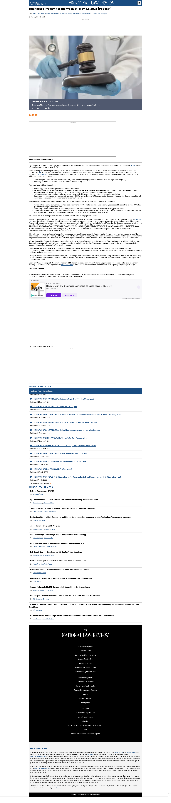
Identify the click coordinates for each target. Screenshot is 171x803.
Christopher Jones (48, 555)
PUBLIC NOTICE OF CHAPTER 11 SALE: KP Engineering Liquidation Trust (58, 461)
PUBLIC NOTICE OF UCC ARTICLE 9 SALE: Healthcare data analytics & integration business (65, 430)
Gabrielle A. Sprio (48, 619)
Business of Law (85, 663)
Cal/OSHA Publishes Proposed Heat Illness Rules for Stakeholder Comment (60, 570)
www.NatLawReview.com (38, 756)
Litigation (85, 721)
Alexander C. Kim (48, 503)
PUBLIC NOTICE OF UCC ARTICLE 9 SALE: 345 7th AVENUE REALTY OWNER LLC (60, 453)
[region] (85, 27)
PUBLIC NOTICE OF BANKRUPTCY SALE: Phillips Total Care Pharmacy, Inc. (58, 438)
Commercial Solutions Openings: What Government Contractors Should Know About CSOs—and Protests (72, 616)
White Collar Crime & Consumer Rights (85, 734)
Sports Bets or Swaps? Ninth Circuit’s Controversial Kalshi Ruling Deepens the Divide (64, 500)
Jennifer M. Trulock (46, 564)
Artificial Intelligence (85, 647)
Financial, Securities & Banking (85, 690)
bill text (133, 165)
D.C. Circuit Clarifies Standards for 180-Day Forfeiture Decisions (56, 552)
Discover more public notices (39, 483)
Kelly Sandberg (37, 610)
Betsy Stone (49, 590)
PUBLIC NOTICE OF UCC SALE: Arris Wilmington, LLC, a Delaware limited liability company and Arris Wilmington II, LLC (75, 477)
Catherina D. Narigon (50, 529)
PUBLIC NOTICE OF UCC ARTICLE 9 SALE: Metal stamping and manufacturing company (63, 422)
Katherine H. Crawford (39, 520)
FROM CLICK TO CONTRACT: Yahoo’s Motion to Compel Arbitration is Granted (61, 578)
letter (39, 172)
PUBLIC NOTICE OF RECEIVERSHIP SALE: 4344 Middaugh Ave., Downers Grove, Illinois (63, 446)
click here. (59, 788)
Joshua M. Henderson (39, 573)
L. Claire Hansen (37, 529)
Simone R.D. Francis (39, 546)
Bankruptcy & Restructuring (85, 655)
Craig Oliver (36, 564)
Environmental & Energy (85, 682)
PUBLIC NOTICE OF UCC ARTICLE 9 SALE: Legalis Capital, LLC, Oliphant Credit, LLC (62, 399)
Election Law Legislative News (88, 105)
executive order (67, 265)
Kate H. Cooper (37, 599)
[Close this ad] (169, 795)
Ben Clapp (46, 599)
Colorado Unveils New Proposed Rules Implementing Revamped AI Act (58, 543)
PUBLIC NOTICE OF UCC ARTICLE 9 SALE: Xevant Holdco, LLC (53, 407)
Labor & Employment (85, 717)
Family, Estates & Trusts (85, 686)
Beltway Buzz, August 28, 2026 (42, 491)
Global (85, 694)
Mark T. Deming (37, 555)
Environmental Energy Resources (64, 105)
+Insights (104, 13)
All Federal (35, 108)
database (90, 754)
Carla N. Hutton (48, 538)
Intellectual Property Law (85, 713)
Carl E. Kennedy (37, 503)
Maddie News (54, 13)
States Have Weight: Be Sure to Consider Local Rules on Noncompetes (58, 561)
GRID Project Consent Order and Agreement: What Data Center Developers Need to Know (65, 596)
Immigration (85, 703)
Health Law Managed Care (41, 105)
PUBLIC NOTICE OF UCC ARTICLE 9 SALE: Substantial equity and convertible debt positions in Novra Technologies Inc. (75, 414)
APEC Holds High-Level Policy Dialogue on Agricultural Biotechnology (58, 535)
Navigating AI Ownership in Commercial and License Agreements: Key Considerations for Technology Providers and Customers (80, 517)
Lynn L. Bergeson (38, 538)
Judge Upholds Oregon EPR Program (45, 526)
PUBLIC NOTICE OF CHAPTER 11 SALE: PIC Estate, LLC (51, 469)
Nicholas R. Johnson (39, 590)
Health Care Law (85, 698)
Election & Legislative (85, 677)
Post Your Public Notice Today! (41, 391)
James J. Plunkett (38, 494)
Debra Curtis (36, 13)
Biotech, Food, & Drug (85, 659)
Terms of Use (118, 752)
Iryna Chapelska (37, 581)
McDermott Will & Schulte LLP (91, 13)
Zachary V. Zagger (51, 546)
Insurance (85, 708)
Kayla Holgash (45, 13)
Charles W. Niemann (49, 512)
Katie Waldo (63, 13)
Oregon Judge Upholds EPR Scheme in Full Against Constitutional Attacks (60, 587)
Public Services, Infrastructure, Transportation (85, 725)
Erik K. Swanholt (37, 512)
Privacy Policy (130, 752)
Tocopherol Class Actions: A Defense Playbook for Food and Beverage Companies (63, 508)
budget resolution (40, 174)
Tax (85, 729)
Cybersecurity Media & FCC (85, 672)
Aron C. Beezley (37, 619)
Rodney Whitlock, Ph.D (74, 13)
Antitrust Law (85, 651)
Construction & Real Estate (85, 667)
